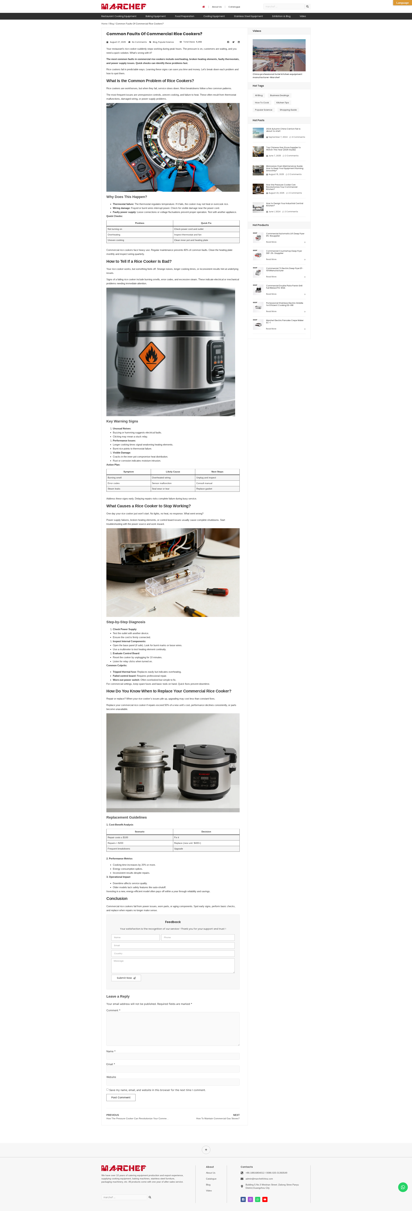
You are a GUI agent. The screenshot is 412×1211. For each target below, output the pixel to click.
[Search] (307, 6)
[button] (228, 42)
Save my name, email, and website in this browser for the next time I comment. (157, 1090)
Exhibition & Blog (281, 16)
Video (303, 16)
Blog (111, 23)
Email (110, 1064)
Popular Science (166, 42)
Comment (113, 1010)
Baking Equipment (156, 16)
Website (111, 1077)
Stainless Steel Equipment (248, 16)
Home (104, 23)
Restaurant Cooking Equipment (118, 16)
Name (111, 1051)
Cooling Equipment (214, 16)
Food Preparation (184, 16)
